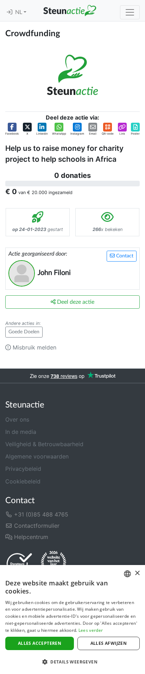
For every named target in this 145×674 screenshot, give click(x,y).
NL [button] (19, 12)
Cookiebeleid (22, 481)
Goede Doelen (23, 331)
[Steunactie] (70, 10)
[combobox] (127, 573)
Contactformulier (35, 525)
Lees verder (90, 630)
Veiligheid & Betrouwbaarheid (44, 444)
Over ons (17, 419)
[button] (12, 129)
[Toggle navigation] (130, 12)
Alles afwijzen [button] (108, 643)
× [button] (137, 573)
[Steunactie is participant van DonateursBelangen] (19, 563)
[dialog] (72, 619)
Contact (124, 255)
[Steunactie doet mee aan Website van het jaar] (53, 563)
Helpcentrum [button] (30, 536)
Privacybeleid (23, 468)
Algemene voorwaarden (37, 456)
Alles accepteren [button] (39, 643)
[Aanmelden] (9, 12)
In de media (20, 431)
